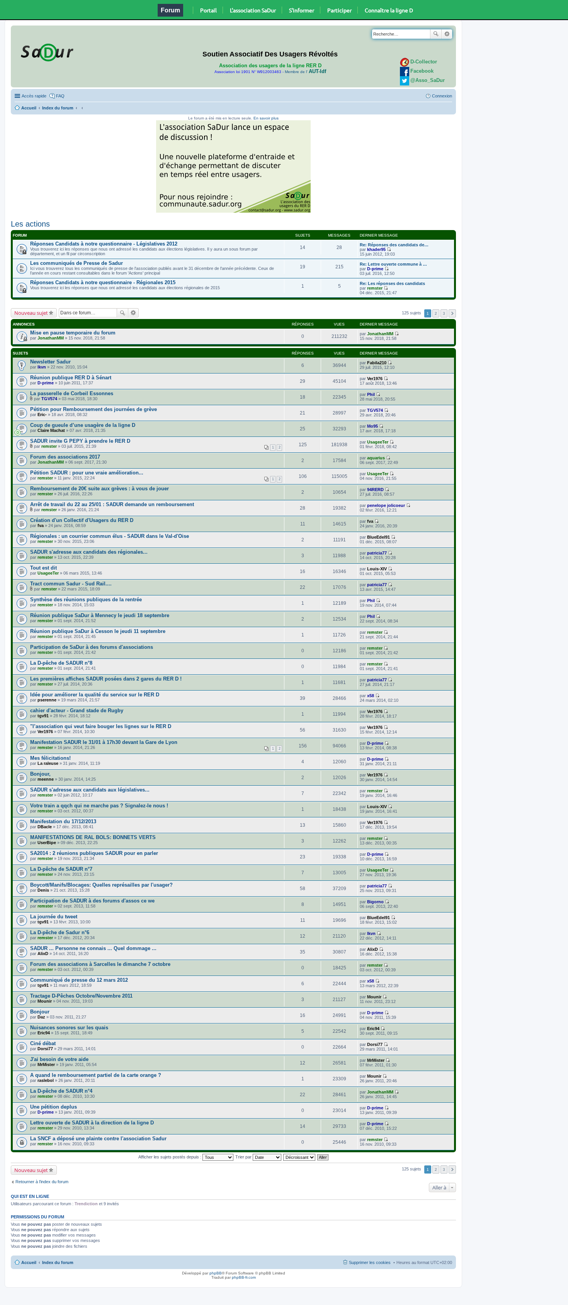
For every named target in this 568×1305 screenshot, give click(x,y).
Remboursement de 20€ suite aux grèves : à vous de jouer (99, 488)
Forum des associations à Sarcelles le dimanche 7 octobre (100, 964)
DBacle (44, 826)
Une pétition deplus (53, 1107)
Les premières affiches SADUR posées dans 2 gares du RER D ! (106, 679)
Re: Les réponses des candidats (392, 283)
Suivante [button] (452, 313)
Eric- (42, 414)
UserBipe (46, 842)
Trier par (244, 1157)
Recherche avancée (447, 34)
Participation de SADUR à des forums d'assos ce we (92, 901)
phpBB (215, 1273)
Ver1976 (375, 378)
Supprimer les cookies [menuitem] (370, 1262)
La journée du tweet (53, 916)
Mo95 (372, 426)
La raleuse (47, 763)
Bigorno (375, 901)
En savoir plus (266, 118)
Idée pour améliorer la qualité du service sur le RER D (94, 695)
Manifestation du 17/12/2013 (63, 821)
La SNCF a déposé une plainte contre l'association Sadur (98, 1138)
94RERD (375, 489)
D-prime (375, 268)
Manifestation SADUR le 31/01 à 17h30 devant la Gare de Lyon (103, 742)
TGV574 (49, 398)
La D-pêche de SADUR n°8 (61, 663)
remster (375, 288)
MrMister (46, 1064)
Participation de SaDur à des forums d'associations (91, 647)
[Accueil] (46, 51)
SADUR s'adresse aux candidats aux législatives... (90, 790)
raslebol (45, 1080)
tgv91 (43, 715)
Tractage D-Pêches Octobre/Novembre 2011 (81, 996)
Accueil (28, 108)
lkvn (41, 367)
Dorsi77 (45, 1048)
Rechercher (436, 34)
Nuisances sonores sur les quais (69, 1027)
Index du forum (57, 108)
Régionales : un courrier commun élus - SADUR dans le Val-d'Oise (109, 536)
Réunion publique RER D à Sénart (70, 377)
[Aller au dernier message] (397, 333)
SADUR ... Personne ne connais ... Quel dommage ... (93, 948)
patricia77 (377, 553)
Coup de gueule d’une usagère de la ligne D (82, 425)
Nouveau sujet (31, 312)
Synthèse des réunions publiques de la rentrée (86, 599)
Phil (371, 394)
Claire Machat (51, 430)
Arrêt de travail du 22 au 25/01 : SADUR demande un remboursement (112, 504)
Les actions (30, 224)
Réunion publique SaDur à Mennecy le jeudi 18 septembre (99, 615)
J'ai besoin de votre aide (59, 1059)
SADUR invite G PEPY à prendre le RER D (80, 441)
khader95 (376, 249)
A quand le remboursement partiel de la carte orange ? (95, 1075)
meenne (45, 779)
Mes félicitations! (50, 758)
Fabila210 (376, 362)
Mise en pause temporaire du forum (73, 333)
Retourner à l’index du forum (41, 1181)
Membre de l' (305, 72)
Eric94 (43, 1032)
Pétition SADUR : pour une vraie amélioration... (86, 473)
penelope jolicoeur (386, 505)
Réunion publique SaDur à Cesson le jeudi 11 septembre (97, 631)
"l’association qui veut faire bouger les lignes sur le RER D (100, 726)
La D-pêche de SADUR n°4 (61, 1091)
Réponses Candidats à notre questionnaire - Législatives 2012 (103, 244)
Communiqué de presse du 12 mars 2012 (79, 980)
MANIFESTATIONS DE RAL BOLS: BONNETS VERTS (93, 837)
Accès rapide (34, 96)
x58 (370, 695)
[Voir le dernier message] (389, 249)
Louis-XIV (377, 568)
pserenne (46, 700)
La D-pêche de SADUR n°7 (61, 869)
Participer (339, 10)
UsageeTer (377, 442)
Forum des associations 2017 (65, 457)
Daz (41, 1017)
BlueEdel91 (378, 537)
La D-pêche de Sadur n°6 (59, 932)
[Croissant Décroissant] (299, 1157)
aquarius (376, 457)
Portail (208, 10)
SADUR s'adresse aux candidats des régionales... (89, 552)
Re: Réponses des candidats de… (394, 244)
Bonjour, (40, 774)
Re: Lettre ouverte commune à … (393, 264)
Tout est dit (43, 568)
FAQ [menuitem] (60, 96)
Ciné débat (43, 1043)
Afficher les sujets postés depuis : (170, 1157)
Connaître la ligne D (389, 10)
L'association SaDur (253, 10)
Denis (43, 890)
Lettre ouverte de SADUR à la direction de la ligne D (92, 1123)
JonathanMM (50, 338)
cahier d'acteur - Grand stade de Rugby (76, 710)
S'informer (301, 10)
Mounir (44, 1001)
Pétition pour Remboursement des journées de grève (93, 409)
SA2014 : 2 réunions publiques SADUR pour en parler (94, 853)
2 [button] (436, 313)
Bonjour (39, 1012)
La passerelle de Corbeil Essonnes (71, 393)
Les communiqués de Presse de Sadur (76, 263)
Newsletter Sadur (50, 362)
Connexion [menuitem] (442, 96)
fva (40, 525)
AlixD (42, 953)
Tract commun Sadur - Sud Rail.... (71, 584)
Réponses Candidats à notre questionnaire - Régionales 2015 (102, 282)
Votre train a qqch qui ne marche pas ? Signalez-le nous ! (99, 806)
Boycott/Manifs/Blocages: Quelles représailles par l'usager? (101, 885)
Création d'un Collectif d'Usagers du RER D (81, 520)
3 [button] (444, 313)
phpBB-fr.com (244, 1277)
